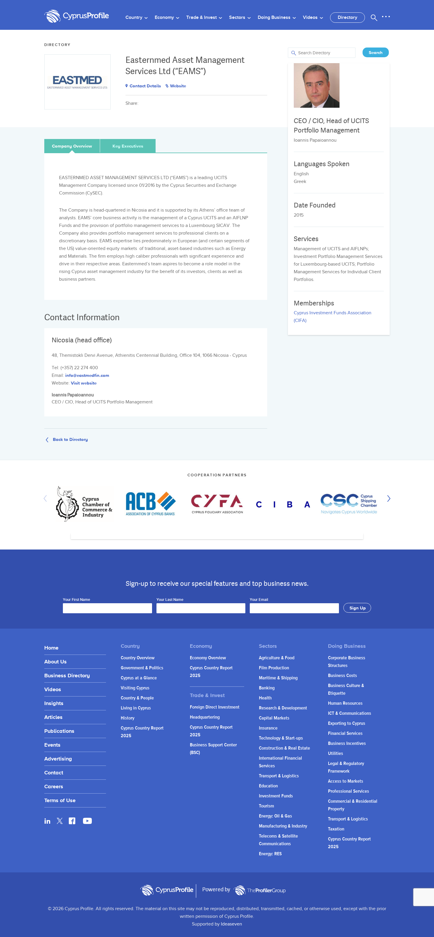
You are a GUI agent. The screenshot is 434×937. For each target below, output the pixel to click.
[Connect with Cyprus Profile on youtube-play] (87, 822)
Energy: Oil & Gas (275, 816)
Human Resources (345, 703)
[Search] (374, 17)
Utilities (335, 753)
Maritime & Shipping (278, 678)
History (127, 718)
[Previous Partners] (47, 498)
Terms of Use (60, 800)
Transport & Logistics (279, 776)
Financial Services (345, 733)
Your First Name (76, 600)
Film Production (274, 668)
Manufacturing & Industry (283, 826)
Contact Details (145, 85)
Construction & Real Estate (284, 748)
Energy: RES (270, 853)
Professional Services (348, 791)
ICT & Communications (349, 713)
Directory (347, 17)
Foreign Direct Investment (214, 707)
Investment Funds (276, 796)
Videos (311, 17)
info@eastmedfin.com (87, 375)
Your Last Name (169, 600)
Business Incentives (347, 743)
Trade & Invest (202, 17)
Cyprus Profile (76, 16)
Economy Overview (208, 657)
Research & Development (283, 708)
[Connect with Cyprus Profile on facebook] (72, 820)
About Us (55, 661)
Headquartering (205, 717)
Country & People (137, 698)
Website (178, 85)
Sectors (238, 17)
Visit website (84, 382)
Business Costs (342, 675)
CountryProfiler (259, 890)
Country (134, 17)
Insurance (268, 728)
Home (51, 648)
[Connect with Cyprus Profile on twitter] (59, 821)
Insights (53, 703)
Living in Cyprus (136, 708)
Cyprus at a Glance (139, 678)
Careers (53, 786)
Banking (267, 688)
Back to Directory (70, 439)
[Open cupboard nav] (386, 17)
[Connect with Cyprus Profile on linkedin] (47, 820)
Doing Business (275, 17)
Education (268, 786)
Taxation (336, 829)
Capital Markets (274, 718)
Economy (165, 17)
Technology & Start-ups (281, 738)
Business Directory (67, 675)
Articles (53, 717)
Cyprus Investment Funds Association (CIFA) (332, 316)
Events (52, 745)
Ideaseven (231, 924)
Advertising (58, 759)
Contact (53, 772)
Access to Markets (345, 781)
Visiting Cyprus (135, 688)
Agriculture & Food (276, 657)
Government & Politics (142, 668)
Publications (59, 731)
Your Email (259, 600)
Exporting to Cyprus (346, 723)
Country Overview (137, 657)
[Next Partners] (387, 498)
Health (265, 698)
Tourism (266, 806)
